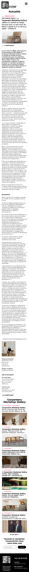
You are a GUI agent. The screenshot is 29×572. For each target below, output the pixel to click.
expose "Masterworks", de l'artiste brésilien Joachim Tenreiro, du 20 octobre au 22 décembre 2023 (14, 431)
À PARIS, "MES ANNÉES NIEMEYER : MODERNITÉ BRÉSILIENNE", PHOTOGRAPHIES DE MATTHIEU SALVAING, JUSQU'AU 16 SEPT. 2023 (14, 474)
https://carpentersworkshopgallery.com (14, 339)
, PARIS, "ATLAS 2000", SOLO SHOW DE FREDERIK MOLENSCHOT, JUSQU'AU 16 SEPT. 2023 (14, 495)
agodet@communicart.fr (8, 390)
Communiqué (9, 45)
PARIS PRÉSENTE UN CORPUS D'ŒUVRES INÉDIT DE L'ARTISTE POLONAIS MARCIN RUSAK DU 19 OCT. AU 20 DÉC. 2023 (14, 452)
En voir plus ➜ (14, 534)
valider (22, 547)
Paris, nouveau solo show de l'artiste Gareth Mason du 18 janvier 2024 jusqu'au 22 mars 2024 (14, 409)
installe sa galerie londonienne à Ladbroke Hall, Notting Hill (14, 517)
